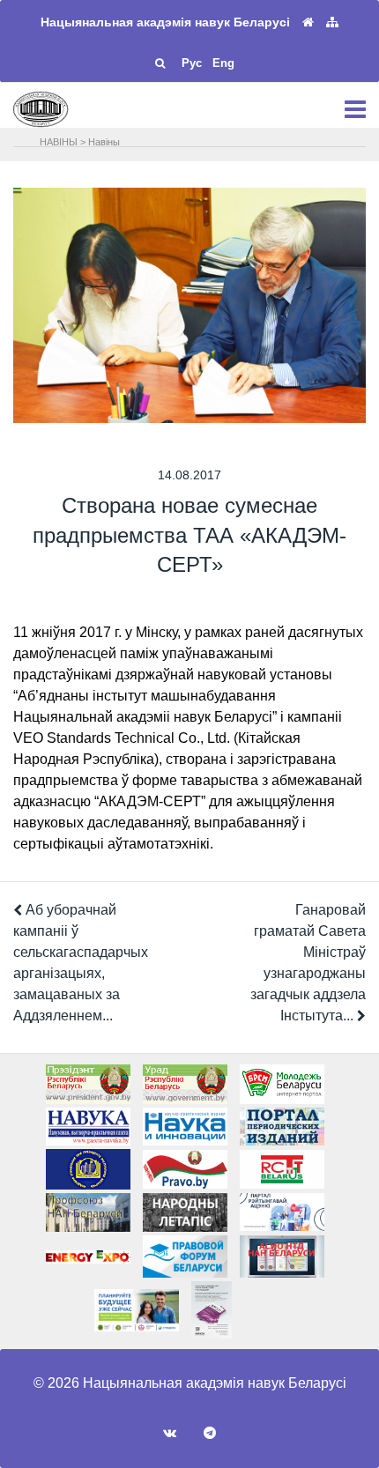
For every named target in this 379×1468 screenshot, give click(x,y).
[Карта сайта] (332, 22)
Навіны (104, 142)
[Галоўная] (308, 22)
